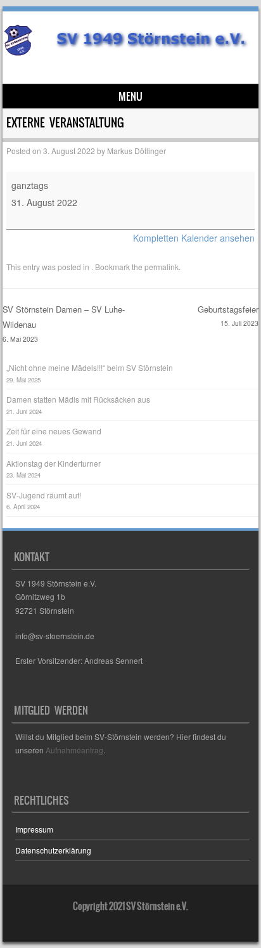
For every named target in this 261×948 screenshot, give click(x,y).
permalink (161, 266)
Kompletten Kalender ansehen (194, 237)
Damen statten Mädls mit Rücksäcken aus (78, 399)
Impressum (34, 829)
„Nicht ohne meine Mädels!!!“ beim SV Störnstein (89, 367)
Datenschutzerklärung (53, 850)
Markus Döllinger (136, 150)
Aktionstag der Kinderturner (53, 463)
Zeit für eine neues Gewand (53, 430)
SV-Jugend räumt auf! (43, 495)
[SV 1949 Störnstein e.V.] (129, 52)
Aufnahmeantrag (74, 749)
